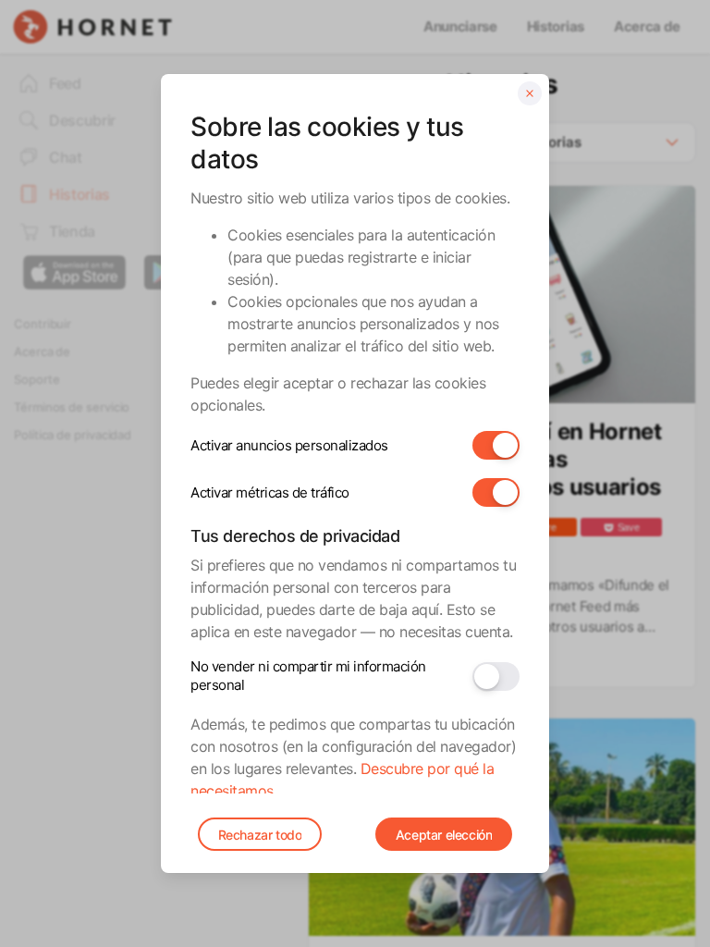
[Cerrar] (530, 93)
